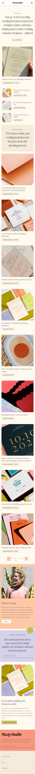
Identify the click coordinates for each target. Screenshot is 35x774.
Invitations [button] (5, 756)
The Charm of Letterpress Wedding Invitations (14, 324)
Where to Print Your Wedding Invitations (16, 79)
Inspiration (18, 120)
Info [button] (3, 762)
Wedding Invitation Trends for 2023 (14, 415)
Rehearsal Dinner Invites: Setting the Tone (16, 279)
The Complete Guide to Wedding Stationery (13, 235)
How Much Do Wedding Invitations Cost (16, 504)
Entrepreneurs (19, 107)
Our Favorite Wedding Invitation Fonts (22, 103)
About (6, 621)
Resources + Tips (11, 83)
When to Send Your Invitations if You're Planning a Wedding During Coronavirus (16, 459)
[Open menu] (5, 2)
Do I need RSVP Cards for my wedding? (21, 91)
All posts (17, 40)
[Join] (32, 656)
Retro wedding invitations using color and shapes (16, 370)
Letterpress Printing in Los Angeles (21, 116)
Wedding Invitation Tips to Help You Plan (16, 547)
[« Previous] (9, 559)
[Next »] (26, 559)
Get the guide (9, 722)
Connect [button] (4, 768)
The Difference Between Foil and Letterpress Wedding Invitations (13, 189)
